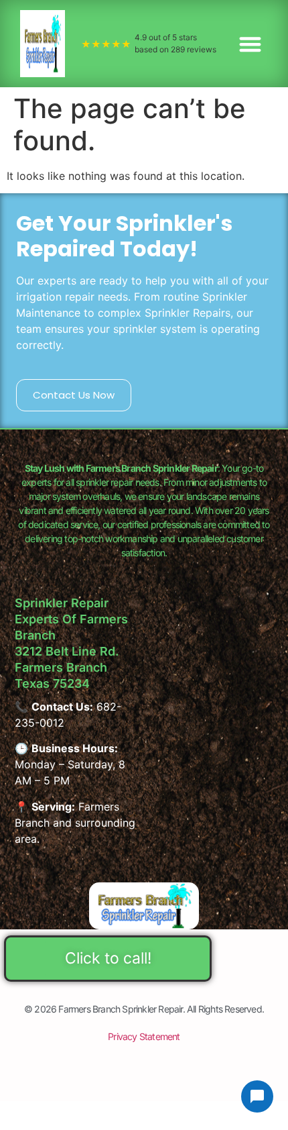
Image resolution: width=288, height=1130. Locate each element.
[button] (251, 44)
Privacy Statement (143, 1036)
